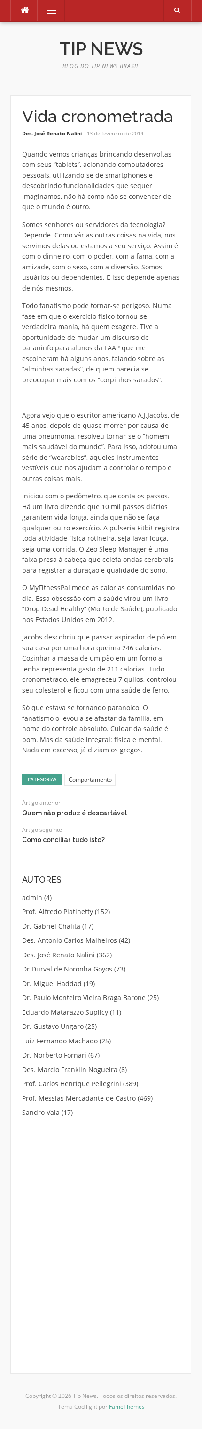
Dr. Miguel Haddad (52, 983)
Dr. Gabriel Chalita (51, 926)
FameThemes (127, 1407)
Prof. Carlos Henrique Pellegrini (71, 1083)
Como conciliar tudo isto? (63, 840)
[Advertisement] (101, 1233)
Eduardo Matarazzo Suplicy (65, 1012)
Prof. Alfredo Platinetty (57, 911)
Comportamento (90, 779)
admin (32, 897)
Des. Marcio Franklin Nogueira (69, 1069)
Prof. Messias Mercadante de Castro (79, 1098)
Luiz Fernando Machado (60, 1040)
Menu (47, 10)
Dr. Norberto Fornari (54, 1054)
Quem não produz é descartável (74, 813)
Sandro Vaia (41, 1112)
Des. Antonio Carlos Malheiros (69, 940)
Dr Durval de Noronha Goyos (67, 968)
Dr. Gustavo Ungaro (53, 1026)
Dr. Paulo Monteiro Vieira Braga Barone (84, 997)
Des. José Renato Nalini (52, 133)
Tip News (101, 49)
